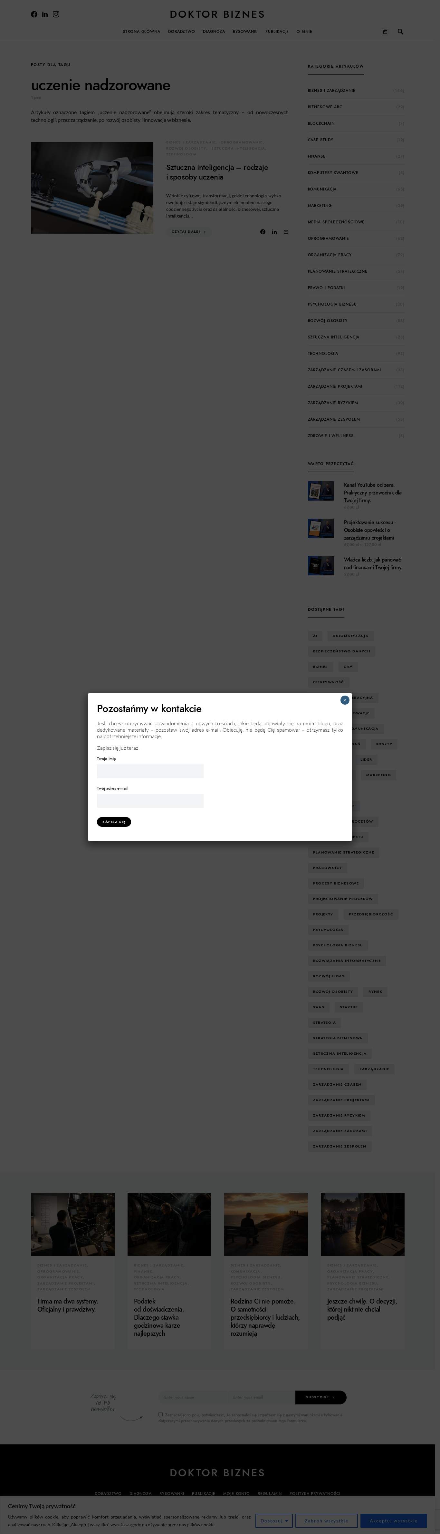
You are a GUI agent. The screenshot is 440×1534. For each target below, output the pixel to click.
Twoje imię (106, 758)
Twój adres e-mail (112, 788)
